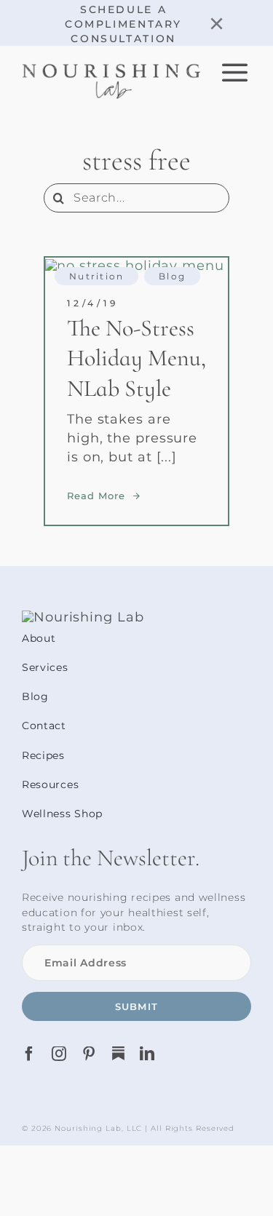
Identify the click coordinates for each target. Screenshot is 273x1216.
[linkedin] (147, 1053)
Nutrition (96, 276)
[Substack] (118, 1053)
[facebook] (29, 1053)
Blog (172, 276)
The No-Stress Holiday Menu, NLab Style (136, 358)
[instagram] (59, 1053)
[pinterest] (89, 1053)
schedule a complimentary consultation (123, 24)
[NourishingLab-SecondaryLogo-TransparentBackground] (111, 69)
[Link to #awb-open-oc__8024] (235, 72)
